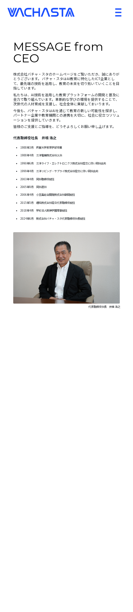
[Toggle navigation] (118, 12)
